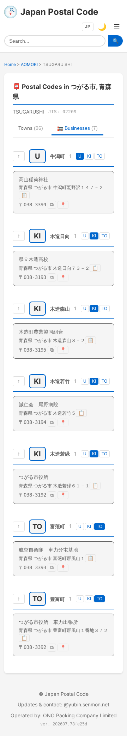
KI (89, 156)
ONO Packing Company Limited (80, 715)
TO (99, 156)
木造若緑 (60, 454)
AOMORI (29, 64)
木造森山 (60, 309)
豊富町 (57, 599)
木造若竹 (60, 381)
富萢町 (57, 526)
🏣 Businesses (77, 128)
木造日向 (60, 236)
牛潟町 (57, 156)
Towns (30, 128)
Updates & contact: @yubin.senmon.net (63, 704)
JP (87, 26)
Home (10, 64)
